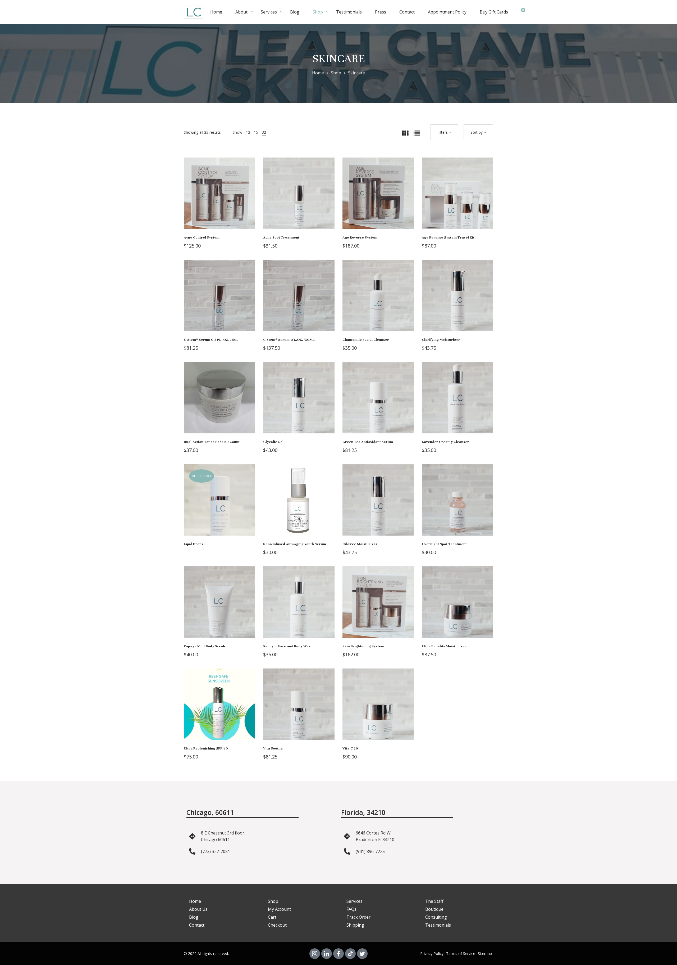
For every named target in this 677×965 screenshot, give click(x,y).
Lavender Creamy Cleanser (445, 442)
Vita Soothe (273, 748)
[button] (227, 198)
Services (269, 12)
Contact (407, 12)
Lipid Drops (193, 544)
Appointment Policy (447, 12)
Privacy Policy (431, 953)
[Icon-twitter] (362, 953)
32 (264, 132)
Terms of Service (460, 953)
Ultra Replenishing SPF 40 (206, 748)
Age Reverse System (359, 237)
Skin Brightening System (363, 646)
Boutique (434, 909)
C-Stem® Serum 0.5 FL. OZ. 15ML (211, 340)
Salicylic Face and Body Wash (288, 646)
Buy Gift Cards (494, 12)
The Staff (434, 901)
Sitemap (485, 953)
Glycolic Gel (273, 442)
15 (256, 132)
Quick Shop (211, 198)
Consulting (436, 917)
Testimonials (349, 12)
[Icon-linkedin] (326, 953)
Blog (294, 12)
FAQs (351, 909)
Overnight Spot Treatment (444, 544)
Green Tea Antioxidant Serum (367, 442)
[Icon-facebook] (338, 953)
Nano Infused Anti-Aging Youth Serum (294, 544)
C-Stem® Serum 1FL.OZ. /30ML (289, 340)
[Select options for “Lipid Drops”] (227, 505)
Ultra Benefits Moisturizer (444, 646)
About (241, 12)
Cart (272, 917)
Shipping (355, 925)
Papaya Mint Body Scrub (204, 646)
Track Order (358, 917)
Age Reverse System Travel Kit (448, 237)
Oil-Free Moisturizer (360, 544)
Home (216, 12)
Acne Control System (201, 237)
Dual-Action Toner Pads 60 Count (212, 442)
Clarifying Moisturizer (441, 340)
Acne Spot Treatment (281, 237)
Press (380, 12)
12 (248, 132)
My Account (279, 909)
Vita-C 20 (350, 748)
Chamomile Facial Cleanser (365, 340)
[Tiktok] (350, 953)
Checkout (277, 925)
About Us (198, 909)
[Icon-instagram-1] (314, 953)
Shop (318, 12)
